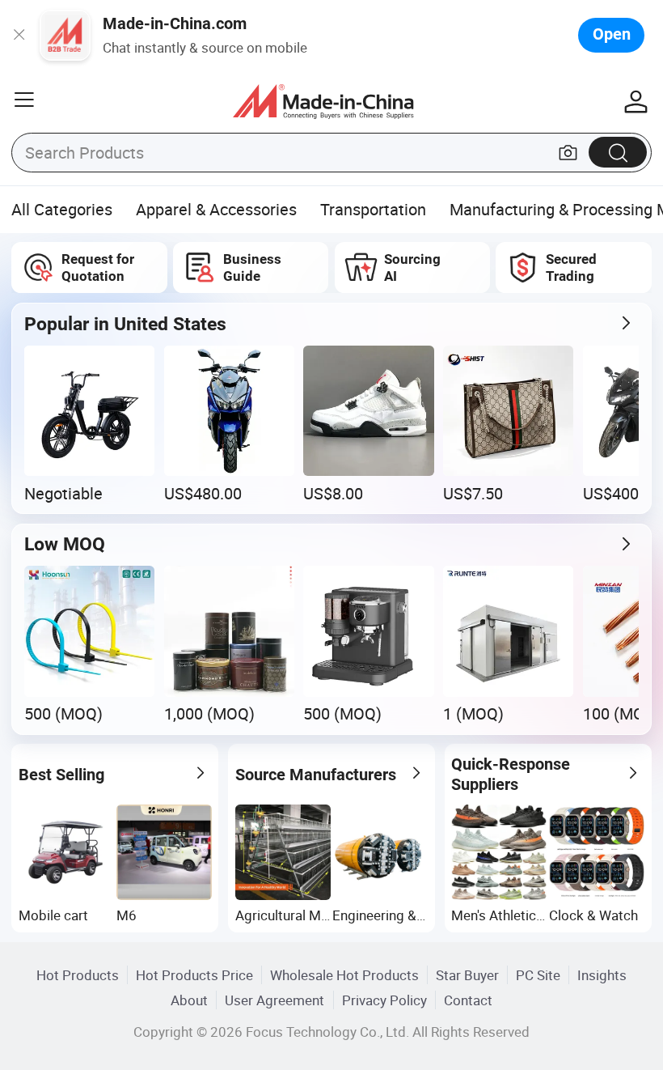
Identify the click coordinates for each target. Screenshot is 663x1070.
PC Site (538, 975)
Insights (602, 975)
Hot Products (77, 975)
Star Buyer (467, 975)
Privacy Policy (384, 1000)
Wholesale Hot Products (344, 975)
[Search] (618, 152)
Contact (468, 1000)
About (189, 1000)
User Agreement (274, 1000)
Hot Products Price (194, 975)
